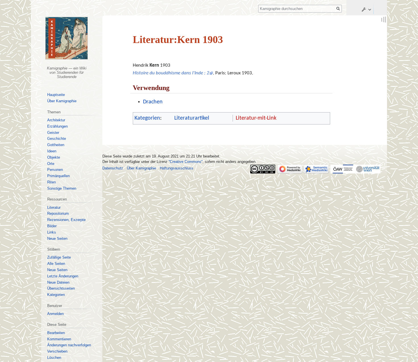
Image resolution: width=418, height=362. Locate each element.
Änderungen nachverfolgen (69, 345)
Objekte (53, 157)
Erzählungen (57, 126)
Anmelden (55, 314)
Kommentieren (59, 339)
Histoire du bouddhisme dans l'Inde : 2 (171, 73)
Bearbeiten (56, 333)
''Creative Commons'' (185, 161)
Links (51, 232)
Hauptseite (56, 95)
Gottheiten (55, 145)
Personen (55, 169)
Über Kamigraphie (61, 101)
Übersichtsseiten (61, 288)
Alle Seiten (56, 263)
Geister (53, 132)
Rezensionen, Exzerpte (66, 220)
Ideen (51, 151)
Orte (50, 163)
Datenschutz (112, 168)
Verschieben (57, 351)
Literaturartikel (191, 118)
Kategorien (147, 118)
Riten (51, 182)
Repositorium (58, 213)
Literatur (54, 207)
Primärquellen (58, 176)
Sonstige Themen (61, 188)
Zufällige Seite (59, 257)
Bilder (52, 226)
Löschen (54, 357)
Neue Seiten (57, 238)
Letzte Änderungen (62, 276)
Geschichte (56, 138)
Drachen (153, 102)
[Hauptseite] (66, 38)
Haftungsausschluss (176, 168)
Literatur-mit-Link (256, 118)
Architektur (56, 120)
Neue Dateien (58, 282)
